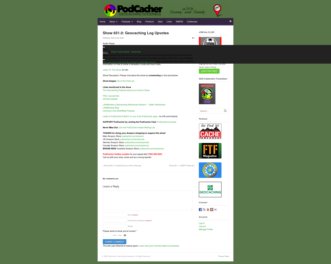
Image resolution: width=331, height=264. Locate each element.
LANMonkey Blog (111, 107)
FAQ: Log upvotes (111, 95)
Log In (202, 223)
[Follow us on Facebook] (200, 209)
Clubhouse (192, 21)
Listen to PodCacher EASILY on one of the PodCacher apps (130, 116)
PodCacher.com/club (166, 121)
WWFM (179, 21)
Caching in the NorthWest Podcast (118, 110)
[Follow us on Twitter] (204, 209)
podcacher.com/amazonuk (132, 139)
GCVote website (110, 98)
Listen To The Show (112, 69)
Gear (160, 21)
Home (102, 21)
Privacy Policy (223, 256)
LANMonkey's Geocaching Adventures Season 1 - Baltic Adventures (134, 104)
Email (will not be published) (140, 220)
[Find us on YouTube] (207, 209)
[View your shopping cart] (230, 21)
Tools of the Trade (117, 38)
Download (136, 51)
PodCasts (106, 38)
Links (169, 21)
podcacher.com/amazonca (137, 145)
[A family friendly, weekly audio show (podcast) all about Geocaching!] (165, 15)
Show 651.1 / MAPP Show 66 (181, 165)
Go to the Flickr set (125, 80)
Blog (139, 21)
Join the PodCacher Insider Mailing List (137, 127)
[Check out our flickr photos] (215, 209)
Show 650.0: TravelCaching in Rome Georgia (122, 165)
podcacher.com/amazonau (152, 148)
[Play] (104, 47)
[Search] (225, 111)
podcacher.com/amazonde (137, 142)
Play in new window (120, 51)
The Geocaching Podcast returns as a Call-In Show (126, 90)
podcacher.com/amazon (133, 136)
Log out (202, 226)
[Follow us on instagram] (211, 209)
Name (133, 215)
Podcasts (126, 21)
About (112, 21)
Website (130, 226)
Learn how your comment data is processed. (159, 245)
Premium (149, 21)
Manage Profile (206, 229)
